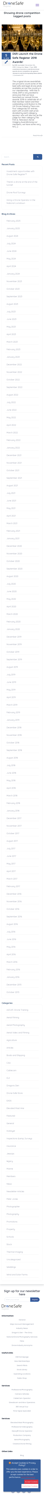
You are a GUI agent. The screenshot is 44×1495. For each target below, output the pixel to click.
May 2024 (11, 258)
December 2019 (14, 636)
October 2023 (13, 289)
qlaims (39, 73)
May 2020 (11, 599)
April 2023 (11, 334)
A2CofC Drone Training (17, 1010)
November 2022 (14, 372)
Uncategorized (13, 1259)
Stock (9, 1244)
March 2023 (12, 342)
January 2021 (13, 538)
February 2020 (14, 621)
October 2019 (13, 652)
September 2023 (14, 296)
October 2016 (13, 909)
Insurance (11, 1146)
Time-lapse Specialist (22, 1411)
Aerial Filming (13, 1017)
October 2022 (13, 379)
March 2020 (12, 614)
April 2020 (11, 606)
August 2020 (12, 576)
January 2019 (13, 720)
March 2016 (12, 962)
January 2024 (13, 273)
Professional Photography (22, 1390)
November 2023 (14, 281)
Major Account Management (22, 1324)
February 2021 (13, 531)
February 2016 (13, 969)
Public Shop (22, 1378)
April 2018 (11, 788)
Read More (37, 135)
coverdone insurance (19, 69)
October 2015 (13, 992)
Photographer (13, 1206)
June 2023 (11, 319)
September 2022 (14, 387)
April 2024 (11, 266)
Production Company (22, 1435)
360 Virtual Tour (22, 1407)
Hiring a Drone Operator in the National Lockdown (21, 201)
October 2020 (13, 561)
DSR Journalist (19, 65)
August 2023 (12, 304)
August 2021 (12, 485)
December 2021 (14, 455)
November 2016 (14, 901)
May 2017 (11, 863)
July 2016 (11, 931)
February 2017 (13, 886)
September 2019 (14, 659)
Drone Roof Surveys (16, 192)
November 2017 (14, 826)
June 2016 (11, 939)
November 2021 (14, 463)
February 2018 (13, 803)
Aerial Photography (16, 1025)
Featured (11, 1116)
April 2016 (11, 954)
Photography (13, 1214)
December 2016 (14, 894)
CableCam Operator (22, 1398)
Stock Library (22, 1369)
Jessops (15, 73)
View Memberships (22, 1361)
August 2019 (12, 667)
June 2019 (11, 682)
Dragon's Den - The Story (22, 1332)
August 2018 (12, 757)
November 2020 (14, 553)
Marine (10, 1168)
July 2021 (11, 493)
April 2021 (11, 515)
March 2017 (12, 878)
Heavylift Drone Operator (22, 1431)
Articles (10, 1047)
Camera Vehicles (22, 1394)
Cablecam (11, 1070)
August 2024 (12, 236)
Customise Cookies (30, 1486)
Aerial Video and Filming (18, 1032)
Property (11, 1229)
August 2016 (12, 924)
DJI (8, 1078)
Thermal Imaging (15, 1252)
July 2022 (11, 402)
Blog (22, 1455)
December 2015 (14, 984)
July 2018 (11, 765)
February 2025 (13, 221)
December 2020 (14, 546)
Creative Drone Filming (22, 1444)
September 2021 (14, 478)
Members (11, 1176)
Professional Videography (22, 1427)
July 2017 (11, 848)
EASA (9, 1100)
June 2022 (11, 410)
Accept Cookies (31, 1482)
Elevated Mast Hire (15, 1108)
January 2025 (13, 228)
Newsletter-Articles (15, 1191)
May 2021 (11, 508)
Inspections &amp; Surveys (19, 1138)
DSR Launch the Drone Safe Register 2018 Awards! (27, 58)
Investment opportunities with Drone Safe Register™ (20, 173)
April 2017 (11, 871)
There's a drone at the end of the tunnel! (22, 183)
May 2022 (11, 417)
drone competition (24, 71)
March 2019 (12, 705)
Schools (10, 1237)
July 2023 (11, 311)
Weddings (11, 1267)
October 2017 (13, 833)
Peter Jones (12, 1199)
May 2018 (11, 780)
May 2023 (11, 326)
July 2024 (11, 243)
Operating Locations (22, 1374)
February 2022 (13, 440)
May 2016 (11, 947)
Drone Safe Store (15, 1093)
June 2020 (12, 591)
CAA (9, 1063)
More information (28, 1477)
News (26, 67)
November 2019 (14, 644)
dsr (31, 71)
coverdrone (31, 69)
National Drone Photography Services (22, 1337)
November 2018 (14, 735)
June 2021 (11, 500)
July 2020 (11, 584)
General (10, 1123)
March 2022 (12, 432)
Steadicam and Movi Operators (22, 1402)
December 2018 (14, 727)
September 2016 (14, 916)
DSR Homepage (22, 1357)
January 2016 (13, 977)
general (35, 71)
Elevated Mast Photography (22, 1422)
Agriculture (12, 1040)
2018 (35, 67)
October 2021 (13, 470)
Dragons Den (13, 1085)
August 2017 (12, 841)
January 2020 (13, 629)
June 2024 (11, 251)
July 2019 (11, 674)
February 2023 (13, 349)
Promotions (12, 1221)
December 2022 (14, 364)
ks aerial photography (25, 73)
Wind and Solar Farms (17, 1274)
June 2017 (11, 856)
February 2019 (13, 712)
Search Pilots (22, 1365)
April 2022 (11, 425)
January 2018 (13, 810)
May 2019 (11, 689)
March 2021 (12, 523)
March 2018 (12, 795)
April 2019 (11, 697)
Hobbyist (11, 1131)
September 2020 (14, 568)
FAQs (22, 1341)
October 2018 (13, 742)
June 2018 (11, 773)
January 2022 (13, 447)
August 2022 (12, 394)
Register (35, 1300)
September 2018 (14, 750)
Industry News (22, 1328)
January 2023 (13, 357)
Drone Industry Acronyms (22, 1345)
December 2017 (14, 818)
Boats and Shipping (16, 1055)
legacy (10, 1161)
